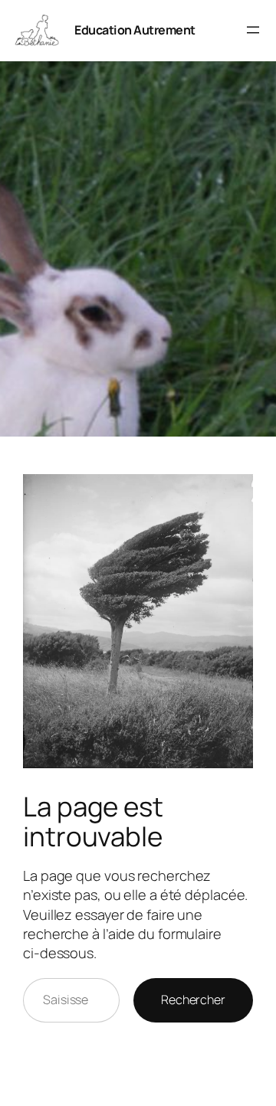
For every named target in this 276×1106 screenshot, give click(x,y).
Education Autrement (135, 29)
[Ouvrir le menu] (253, 30)
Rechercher (193, 999)
